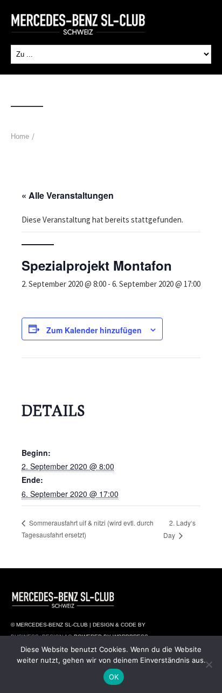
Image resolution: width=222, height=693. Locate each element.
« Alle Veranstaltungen (68, 195)
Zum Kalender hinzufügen (94, 330)
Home (20, 136)
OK (114, 676)
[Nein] (208, 664)
